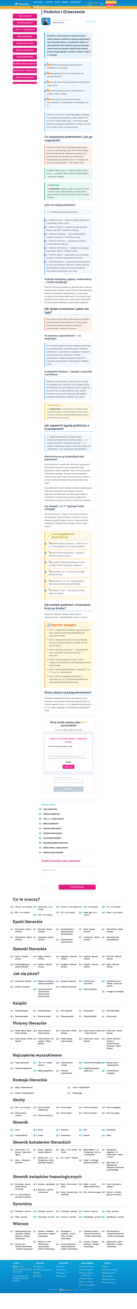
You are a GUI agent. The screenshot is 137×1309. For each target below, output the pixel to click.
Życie (17, 1130)
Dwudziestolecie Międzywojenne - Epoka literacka (67, 932)
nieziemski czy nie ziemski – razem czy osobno (114, 984)
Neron (106, 1266)
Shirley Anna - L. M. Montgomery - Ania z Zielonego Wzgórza (46, 1160)
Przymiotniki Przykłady (25, 57)
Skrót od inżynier (90, 1113)
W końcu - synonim (68, 1217)
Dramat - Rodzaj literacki (24, 1093)
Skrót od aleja (66, 1107)
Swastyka (64, 1130)
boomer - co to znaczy (69, 907)
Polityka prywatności (43, 1270)
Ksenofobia (111, 1130)
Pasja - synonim (21, 1217)
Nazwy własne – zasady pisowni (25, 70)
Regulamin (40, 1266)
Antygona (62, 1270)
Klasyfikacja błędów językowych (25, 63)
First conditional (87, 1282)
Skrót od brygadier (114, 1107)
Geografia (65, 2)
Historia (57, 2)
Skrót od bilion (66, 1113)
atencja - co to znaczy (23, 907)
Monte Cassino (110, 1279)
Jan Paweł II (108, 1276)
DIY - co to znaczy (68, 912)
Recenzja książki (21, 1011)
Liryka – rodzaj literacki (81, 1087)
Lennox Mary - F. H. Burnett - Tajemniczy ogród (23, 1152)
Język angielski (75, 2)
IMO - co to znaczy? (22, 1107)
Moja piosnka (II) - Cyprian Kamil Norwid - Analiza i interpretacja (115, 1234)
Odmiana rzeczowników (25, 50)
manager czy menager (115, 992)
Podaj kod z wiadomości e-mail (63, 777)
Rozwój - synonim (91, 1211)
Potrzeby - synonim (45, 1211)
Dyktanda (49, 2)
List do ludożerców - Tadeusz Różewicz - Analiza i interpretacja (69, 1247)
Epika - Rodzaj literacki (24, 1087)
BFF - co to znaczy (22, 912)
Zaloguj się (110, 5)
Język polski (37, 2)
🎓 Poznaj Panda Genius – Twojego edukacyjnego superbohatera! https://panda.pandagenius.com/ (68, 7)
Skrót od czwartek (91, 1107)
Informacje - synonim (46, 1217)
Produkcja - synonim (23, 1211)
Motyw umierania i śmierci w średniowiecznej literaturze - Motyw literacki (114, 1043)
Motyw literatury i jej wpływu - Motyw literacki (45, 1041)
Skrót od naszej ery (45, 1115)
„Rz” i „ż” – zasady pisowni (25, 29)
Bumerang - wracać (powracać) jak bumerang (22, 1187)
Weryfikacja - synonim (92, 1217)
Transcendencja (21, 1135)
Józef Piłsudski (109, 1283)
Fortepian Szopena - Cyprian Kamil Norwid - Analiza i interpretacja (92, 1234)
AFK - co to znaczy (45, 915)
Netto (109, 1135)
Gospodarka (65, 1135)
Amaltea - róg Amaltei (46, 1184)
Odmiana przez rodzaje (24, 43)
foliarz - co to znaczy (115, 912)
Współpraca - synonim (115, 1217)
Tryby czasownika (24, 16)
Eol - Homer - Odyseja (69, 1158)
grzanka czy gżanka (68, 981)
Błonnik (87, 1135)
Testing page (77, 1093)
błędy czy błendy (90, 989)
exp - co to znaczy (91, 907)
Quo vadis (62, 1276)
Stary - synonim (113, 1211)
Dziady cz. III (63, 1273)
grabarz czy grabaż (22, 987)
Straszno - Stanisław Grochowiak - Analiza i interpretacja (46, 1234)
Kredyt (40, 1135)
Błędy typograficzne (25, 36)
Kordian (62, 1266)
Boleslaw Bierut (110, 1273)
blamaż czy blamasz (69, 987)
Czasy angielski (87, 1270)
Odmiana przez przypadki (24, 77)
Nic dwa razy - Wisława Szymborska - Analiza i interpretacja (24, 1247)
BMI (85, 1130)
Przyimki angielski (88, 1285)
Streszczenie (89, 1011)
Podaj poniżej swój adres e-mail (60, 746)
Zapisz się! (68, 767)
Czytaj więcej (91, 21)
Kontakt (39, 1276)
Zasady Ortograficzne (25, 23)
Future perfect (86, 1279)
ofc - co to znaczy (113, 907)
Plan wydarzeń (66, 1011)
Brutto (40, 1130)
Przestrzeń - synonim (69, 1211)
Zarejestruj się (111, 2)
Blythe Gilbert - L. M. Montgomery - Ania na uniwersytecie (92, 1152)
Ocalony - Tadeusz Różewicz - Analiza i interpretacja (91, 1244)
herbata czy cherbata (23, 981)
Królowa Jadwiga (110, 1270)
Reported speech (87, 1266)
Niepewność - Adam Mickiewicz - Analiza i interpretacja (115, 1244)
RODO (38, 1273)
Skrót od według (113, 1113)
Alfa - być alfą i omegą (92, 1192)
